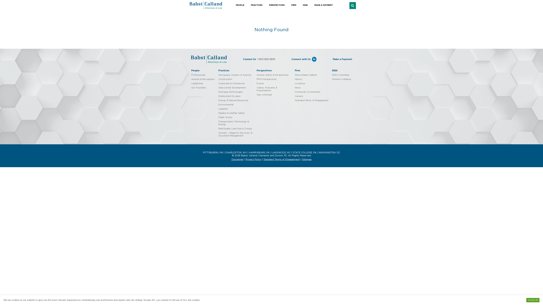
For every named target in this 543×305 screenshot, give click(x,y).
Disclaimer (237, 159)
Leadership (197, 83)
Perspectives (277, 5)
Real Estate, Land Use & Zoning (235, 129)
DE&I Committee (340, 75)
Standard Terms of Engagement (311, 100)
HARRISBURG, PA (259, 153)
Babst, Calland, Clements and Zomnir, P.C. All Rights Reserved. (275, 155)
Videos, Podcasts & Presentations (267, 89)
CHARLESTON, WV (236, 153)
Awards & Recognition (203, 79)
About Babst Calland (306, 75)
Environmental (225, 105)
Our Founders (198, 88)
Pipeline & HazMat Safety (231, 113)
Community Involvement (307, 92)
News (298, 88)
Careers (299, 96)
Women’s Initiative (341, 79)
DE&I (305, 5)
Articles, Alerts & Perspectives (272, 75)
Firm (293, 5)
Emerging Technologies (230, 92)
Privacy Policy (253, 159)
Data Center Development (232, 88)
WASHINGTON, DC (329, 153)
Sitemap (307, 159)
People (240, 5)
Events (260, 83)
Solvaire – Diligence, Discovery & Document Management (235, 134)
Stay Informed (264, 95)
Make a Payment (323, 5)
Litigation (223, 109)
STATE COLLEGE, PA (304, 153)
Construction (225, 79)
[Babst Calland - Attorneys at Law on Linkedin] (314, 59)
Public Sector (225, 117)
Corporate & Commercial (231, 83)
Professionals (198, 75)
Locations (300, 83)
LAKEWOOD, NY (281, 153)
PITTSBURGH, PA (213, 153)
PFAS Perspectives (267, 79)
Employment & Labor (229, 96)
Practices (256, 5)
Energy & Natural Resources (233, 100)
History (298, 79)
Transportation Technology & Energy (233, 123)
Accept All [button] (533, 300)
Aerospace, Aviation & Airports (234, 75)
